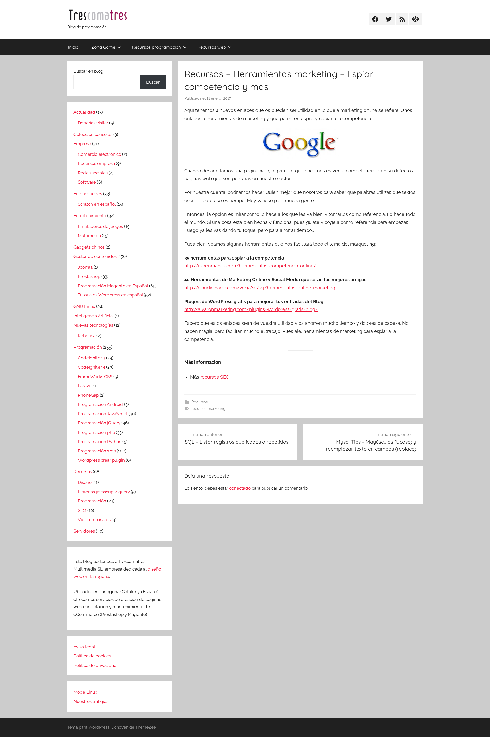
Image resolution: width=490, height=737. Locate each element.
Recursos (199, 402)
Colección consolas (93, 134)
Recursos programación (156, 47)
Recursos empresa (96, 163)
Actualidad (84, 112)
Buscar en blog (88, 71)
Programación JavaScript (103, 413)
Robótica (86, 335)
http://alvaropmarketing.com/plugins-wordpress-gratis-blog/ (251, 309)
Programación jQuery (99, 422)
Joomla (85, 267)
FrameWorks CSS (95, 376)
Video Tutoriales (94, 519)
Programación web (97, 451)
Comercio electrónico (99, 154)
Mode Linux (85, 692)
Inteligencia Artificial (94, 315)
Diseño (85, 482)
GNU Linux (84, 306)
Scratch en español (97, 204)
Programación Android (100, 404)
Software (87, 182)
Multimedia (89, 235)
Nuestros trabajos (91, 701)
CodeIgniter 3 (91, 357)
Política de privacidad (95, 665)
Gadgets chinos (89, 247)
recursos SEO (214, 377)
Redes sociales (93, 172)
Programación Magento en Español (113, 285)
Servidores (84, 531)
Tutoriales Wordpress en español (110, 295)
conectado (240, 488)
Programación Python (99, 441)
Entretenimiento (90, 215)
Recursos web (212, 47)
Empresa (82, 143)
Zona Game (103, 47)
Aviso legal (84, 646)
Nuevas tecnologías (93, 325)
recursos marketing (208, 408)
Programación (88, 347)
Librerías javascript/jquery (104, 491)
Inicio (73, 47)
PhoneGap (88, 395)
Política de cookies (92, 655)
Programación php (96, 432)
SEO (82, 510)
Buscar (153, 82)
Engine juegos (88, 193)
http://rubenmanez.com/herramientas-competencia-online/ (250, 265)
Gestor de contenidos (95, 256)
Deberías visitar (93, 122)
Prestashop (89, 276)
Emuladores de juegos (100, 226)
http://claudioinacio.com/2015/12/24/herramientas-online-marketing (259, 287)
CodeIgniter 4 (91, 367)
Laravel (85, 385)
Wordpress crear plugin (101, 460)
